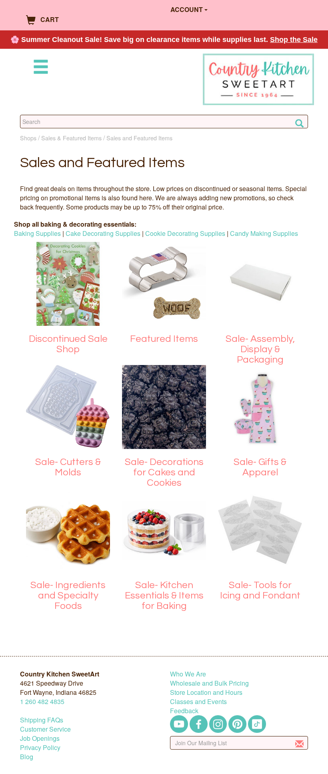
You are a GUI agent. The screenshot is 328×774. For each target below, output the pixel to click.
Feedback (184, 710)
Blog (26, 756)
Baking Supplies (37, 233)
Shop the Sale (294, 40)
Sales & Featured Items (71, 138)
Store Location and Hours (206, 692)
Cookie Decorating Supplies (185, 233)
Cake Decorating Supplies (103, 233)
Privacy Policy (40, 747)
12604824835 (42, 701)
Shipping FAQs (41, 719)
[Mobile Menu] (39, 68)
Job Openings (40, 738)
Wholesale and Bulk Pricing (209, 683)
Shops (28, 138)
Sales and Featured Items (139, 138)
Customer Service (45, 729)
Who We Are (188, 673)
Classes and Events (198, 701)
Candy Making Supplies (264, 233)
